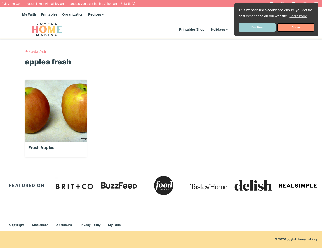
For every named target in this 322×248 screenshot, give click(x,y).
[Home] (26, 51)
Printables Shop (191, 29)
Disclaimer (40, 225)
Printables (49, 14)
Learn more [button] (298, 16)
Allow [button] (296, 27)
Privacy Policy (90, 225)
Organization (72, 14)
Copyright (16, 225)
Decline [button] (257, 27)
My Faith (29, 14)
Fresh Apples (41, 147)
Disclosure (64, 225)
